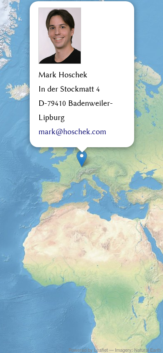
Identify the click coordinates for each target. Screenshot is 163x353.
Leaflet (101, 349)
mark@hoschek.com (72, 132)
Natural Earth (147, 349)
